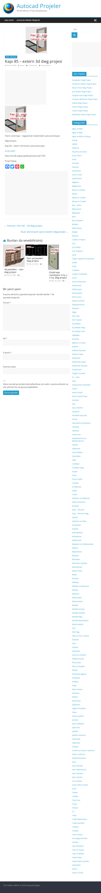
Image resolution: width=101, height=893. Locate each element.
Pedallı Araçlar (78, 659)
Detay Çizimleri (78, 301)
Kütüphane (76, 536)
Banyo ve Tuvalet (79, 201)
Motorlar (75, 594)
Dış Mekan (76, 323)
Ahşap (74, 140)
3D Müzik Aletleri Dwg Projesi (84, 84)
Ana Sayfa (9, 20)
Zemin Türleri (77, 873)
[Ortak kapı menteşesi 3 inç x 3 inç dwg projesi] (53, 246)
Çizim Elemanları (79, 281)
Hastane (75, 430)
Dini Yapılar (77, 320)
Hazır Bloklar (77, 452)
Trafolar (75, 827)
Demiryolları (77, 293)
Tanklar (75, 796)
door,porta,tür (46, 65)
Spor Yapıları (77, 777)
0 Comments (32, 65)
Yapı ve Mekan (78, 853)
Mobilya (75, 582)
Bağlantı (75, 182)
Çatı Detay (76, 247)
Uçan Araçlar (77, 834)
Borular (75, 236)
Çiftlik (74, 262)
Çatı (73, 243)
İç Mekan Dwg (78, 467)
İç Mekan (76, 464)
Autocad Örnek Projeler (28, 20)
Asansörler (76, 171)
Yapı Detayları (78, 846)
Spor (74, 762)
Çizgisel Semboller (79, 274)
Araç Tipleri (77, 155)
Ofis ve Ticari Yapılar (80, 636)
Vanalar (75, 842)
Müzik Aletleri (78, 624)
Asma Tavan (77, 174)
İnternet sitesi (9, 366)
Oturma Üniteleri (79, 655)
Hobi (74, 460)
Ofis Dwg (75, 632)
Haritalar (75, 427)
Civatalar (75, 270)
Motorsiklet (76, 597)
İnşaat (74, 471)
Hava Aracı (76, 434)
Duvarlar (75, 339)
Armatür (75, 163)
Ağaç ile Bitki (77, 129)
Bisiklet (75, 224)
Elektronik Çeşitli (79, 362)
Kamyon (75, 506)
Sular (74, 788)
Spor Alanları (77, 766)
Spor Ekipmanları (79, 769)
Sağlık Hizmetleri (79, 708)
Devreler (75, 308)
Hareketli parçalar (79, 415)
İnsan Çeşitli (77, 479)
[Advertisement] (25, 87)
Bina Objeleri (77, 220)
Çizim (74, 278)
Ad (5, 338)
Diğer (74, 312)
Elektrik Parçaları (79, 350)
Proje (74, 685)
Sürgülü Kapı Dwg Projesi (82, 95)
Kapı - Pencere (11, 57)
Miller (74, 574)
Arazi (74, 159)
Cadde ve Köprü (78, 239)
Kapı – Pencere (78, 510)
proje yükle (10, 151)
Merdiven (76, 559)
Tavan (74, 804)
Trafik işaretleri (78, 823)
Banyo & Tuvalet (78, 197)
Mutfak (75, 605)
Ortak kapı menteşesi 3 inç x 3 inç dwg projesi (58, 275)
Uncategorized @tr (80, 838)
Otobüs (75, 647)
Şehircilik (76, 727)
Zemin (74, 869)
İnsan (74, 475)
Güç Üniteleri (77, 408)
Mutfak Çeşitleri (78, 613)
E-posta (7, 352)
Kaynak (75, 529)
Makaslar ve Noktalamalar (83, 544)
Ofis (73, 628)
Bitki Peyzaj (76, 228)
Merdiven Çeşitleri (79, 563)
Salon (74, 712)
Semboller (76, 739)
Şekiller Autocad (78, 735)
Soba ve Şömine (78, 754)
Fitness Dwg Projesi (80, 107)
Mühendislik (77, 601)
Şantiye (75, 720)
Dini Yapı (76, 316)
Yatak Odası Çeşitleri (80, 861)
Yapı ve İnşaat (78, 850)
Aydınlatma (77, 178)
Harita (74, 419)
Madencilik (76, 540)
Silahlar (75, 746)
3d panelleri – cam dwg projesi (13, 271)
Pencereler (76, 662)
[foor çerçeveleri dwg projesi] (36, 246)
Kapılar (75, 517)
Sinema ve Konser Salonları (83, 750)
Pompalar (76, 678)
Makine (75, 548)
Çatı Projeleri (77, 251)
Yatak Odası (77, 857)
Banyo (74, 194)
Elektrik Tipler (78, 354)
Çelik (74, 255)
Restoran (76, 693)
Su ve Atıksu (77, 781)
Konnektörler (77, 532)
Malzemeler (77, 552)
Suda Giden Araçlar (80, 785)
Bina (74, 216)
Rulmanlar (76, 701)
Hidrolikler (76, 456)
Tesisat (75, 808)
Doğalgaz (76, 335)
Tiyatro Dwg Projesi (80, 110)
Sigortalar (76, 743)
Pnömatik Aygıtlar (79, 674)
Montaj (75, 590)
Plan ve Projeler (78, 666)
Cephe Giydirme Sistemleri (83, 259)
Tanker (75, 792)
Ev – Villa (75, 377)
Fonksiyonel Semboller (81, 385)
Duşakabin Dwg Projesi (81, 80)
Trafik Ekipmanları (79, 819)
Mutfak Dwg (77, 617)
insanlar (75, 483)
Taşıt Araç (76, 800)
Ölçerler (75, 639)
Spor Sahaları (77, 773)
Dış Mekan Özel (78, 331)
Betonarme (76, 209)
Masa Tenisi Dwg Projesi (82, 88)
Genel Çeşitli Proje (79, 396)
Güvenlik (75, 411)
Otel (74, 643)
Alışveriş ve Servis (79, 152)
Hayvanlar (76, 448)
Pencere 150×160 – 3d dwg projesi (23, 225)
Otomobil (76, 651)
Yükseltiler (76, 865)
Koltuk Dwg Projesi (79, 103)
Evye (74, 381)
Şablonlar (76, 704)
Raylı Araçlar (77, 689)
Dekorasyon (77, 289)
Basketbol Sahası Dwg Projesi (84, 114)
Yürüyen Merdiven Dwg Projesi (85, 99)
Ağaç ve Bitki (77, 132)
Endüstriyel (77, 369)
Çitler (74, 266)
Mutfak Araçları (78, 609)
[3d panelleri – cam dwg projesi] (14, 246)
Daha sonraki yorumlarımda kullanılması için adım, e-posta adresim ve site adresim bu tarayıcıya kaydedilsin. (35, 385)
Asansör (75, 167)
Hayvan (75, 445)
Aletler (75, 144)
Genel (74, 388)
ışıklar (74, 490)
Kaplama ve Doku (79, 521)
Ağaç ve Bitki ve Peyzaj (81, 136)
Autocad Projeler (39, 6)
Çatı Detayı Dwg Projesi (81, 91)
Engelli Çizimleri (78, 373)
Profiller (75, 681)
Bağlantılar (76, 186)
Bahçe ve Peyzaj (78, 190)
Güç (73, 404)
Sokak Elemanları (79, 758)
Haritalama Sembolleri (81, 423)
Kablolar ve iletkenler (81, 498)
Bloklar (75, 232)
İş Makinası (76, 487)
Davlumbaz (76, 285)
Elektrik (75, 346)
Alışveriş (75, 148)
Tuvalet (75, 831)
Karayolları (76, 525)
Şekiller (75, 731)
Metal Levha (77, 571)
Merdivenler (77, 567)
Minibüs (75, 578)
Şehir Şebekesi (78, 724)
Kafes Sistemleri (78, 502)
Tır (73, 811)
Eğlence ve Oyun (79, 343)
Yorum (7, 302)
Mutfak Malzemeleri (80, 620)
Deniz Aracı (77, 297)
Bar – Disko (76, 205)
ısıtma (74, 494)
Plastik (74, 670)
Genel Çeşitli (77, 392)
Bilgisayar (76, 213)
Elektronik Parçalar (80, 366)
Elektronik (76, 358)
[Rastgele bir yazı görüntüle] (95, 20)
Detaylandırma (78, 304)
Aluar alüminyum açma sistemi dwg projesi (44, 231)
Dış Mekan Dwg (78, 327)
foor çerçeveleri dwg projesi (35, 259)
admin (22, 65)
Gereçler (75, 400)
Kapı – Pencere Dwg (80, 513)
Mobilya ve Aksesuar (80, 586)
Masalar (75, 555)
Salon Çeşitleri (78, 716)
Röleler (75, 697)
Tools (74, 815)
